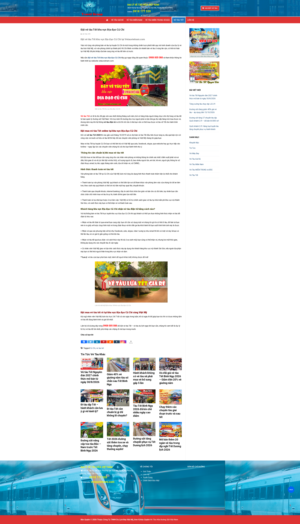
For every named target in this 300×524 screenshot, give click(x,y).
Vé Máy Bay (194, 153)
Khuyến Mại (194, 143)
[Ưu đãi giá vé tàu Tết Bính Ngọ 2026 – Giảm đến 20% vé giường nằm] (170, 364)
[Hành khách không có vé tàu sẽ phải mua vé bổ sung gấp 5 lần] (144, 364)
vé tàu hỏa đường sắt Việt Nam (164, 519)
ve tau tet (100, 348)
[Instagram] (123, 340)
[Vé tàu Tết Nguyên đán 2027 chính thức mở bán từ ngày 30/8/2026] (92, 363)
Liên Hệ (146, 474)
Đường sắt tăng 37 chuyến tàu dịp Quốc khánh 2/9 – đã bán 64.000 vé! (204, 119)
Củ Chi (92, 348)
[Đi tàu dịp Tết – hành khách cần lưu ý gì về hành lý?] (92, 395)
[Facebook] (84, 340)
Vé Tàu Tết (86, 34)
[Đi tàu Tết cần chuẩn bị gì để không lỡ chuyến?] (118, 397)
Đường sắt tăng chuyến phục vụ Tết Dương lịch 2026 (144, 442)
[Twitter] (90, 340)
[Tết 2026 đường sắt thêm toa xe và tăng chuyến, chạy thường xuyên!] (118, 429)
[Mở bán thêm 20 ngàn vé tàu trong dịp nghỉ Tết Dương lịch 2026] (170, 429)
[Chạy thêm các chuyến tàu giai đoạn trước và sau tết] (170, 396)
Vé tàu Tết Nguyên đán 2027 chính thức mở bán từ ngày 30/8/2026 (203, 97)
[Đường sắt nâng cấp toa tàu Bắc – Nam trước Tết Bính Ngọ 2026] (92, 430)
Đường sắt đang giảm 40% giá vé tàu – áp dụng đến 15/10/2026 (203, 110)
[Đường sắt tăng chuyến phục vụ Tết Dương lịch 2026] (144, 429)
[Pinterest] (104, 340)
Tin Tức (192, 148)
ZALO (291, 489)
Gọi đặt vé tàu (211, 8)
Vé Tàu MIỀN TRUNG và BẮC (201, 170)
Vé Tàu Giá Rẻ (195, 159)
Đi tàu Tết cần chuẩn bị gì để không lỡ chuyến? (117, 412)
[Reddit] (110, 340)
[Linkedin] (97, 340)
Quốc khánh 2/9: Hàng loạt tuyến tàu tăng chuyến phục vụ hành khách (204, 127)
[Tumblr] (117, 340)
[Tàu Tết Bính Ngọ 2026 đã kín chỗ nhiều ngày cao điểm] (144, 396)
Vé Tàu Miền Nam (196, 164)
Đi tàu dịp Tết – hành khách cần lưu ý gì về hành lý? (92, 408)
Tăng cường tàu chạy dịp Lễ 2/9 (202, 104)
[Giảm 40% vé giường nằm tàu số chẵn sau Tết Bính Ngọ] (118, 365)
